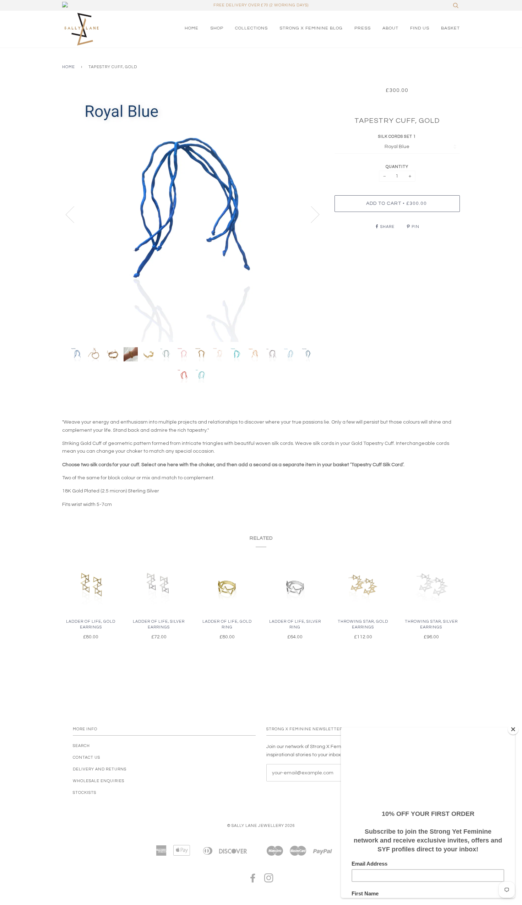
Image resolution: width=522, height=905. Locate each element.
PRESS (362, 28)
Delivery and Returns (99, 769)
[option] (193, 214)
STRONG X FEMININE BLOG (311, 28)
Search (81, 746)
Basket (450, 28)
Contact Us (86, 757)
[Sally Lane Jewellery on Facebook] (253, 880)
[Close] (513, 729)
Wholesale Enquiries (98, 781)
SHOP (216, 28)
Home (68, 67)
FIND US (419, 28)
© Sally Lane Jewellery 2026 (261, 826)
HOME (192, 28)
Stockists (84, 793)
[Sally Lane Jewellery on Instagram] (269, 880)
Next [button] (311, 214)
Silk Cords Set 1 (397, 136)
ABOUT (390, 28)
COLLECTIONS (251, 28)
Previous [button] (74, 214)
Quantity (397, 167)
